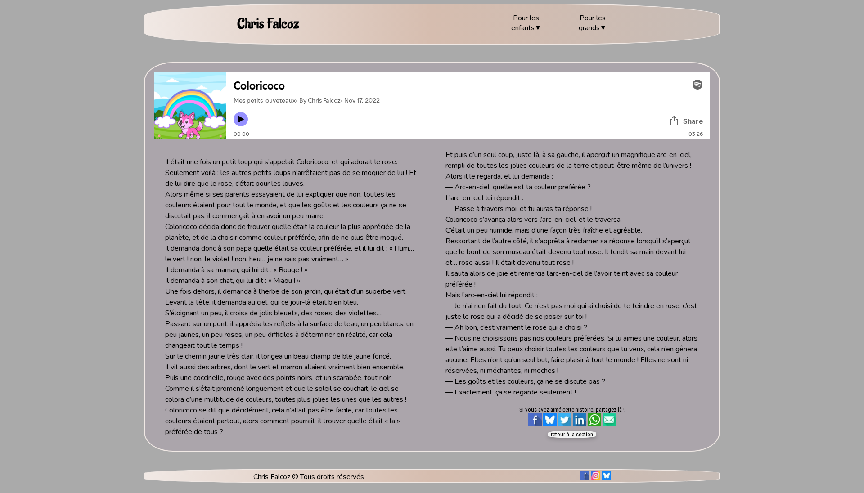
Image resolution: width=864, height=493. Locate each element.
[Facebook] (535, 427)
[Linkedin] (579, 427)
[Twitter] (565, 427)
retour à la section (572, 434)
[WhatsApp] (594, 427)
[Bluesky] (550, 427)
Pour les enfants (525, 23)
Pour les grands (592, 23)
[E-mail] (609, 427)
